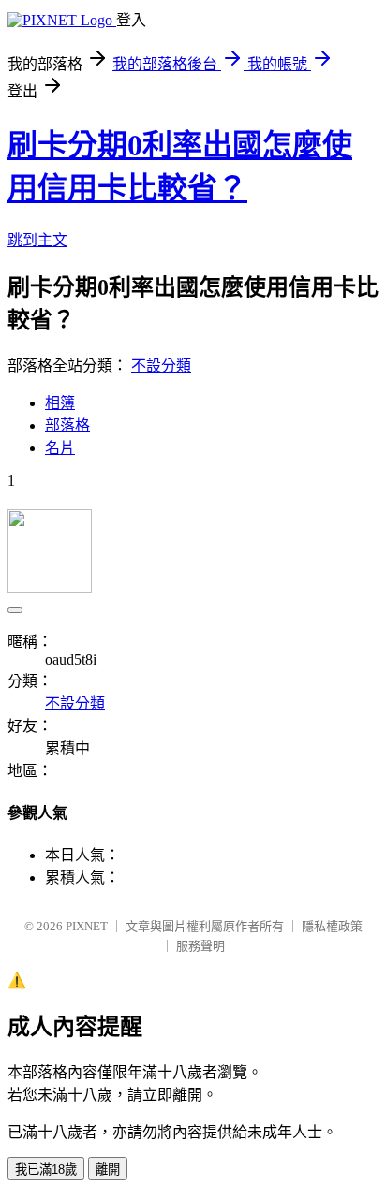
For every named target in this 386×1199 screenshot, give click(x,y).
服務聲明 (200, 946)
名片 (60, 448)
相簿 (60, 403)
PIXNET (87, 926)
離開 (108, 1169)
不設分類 (161, 365)
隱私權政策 (332, 926)
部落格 (67, 425)
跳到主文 (37, 240)
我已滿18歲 (46, 1169)
